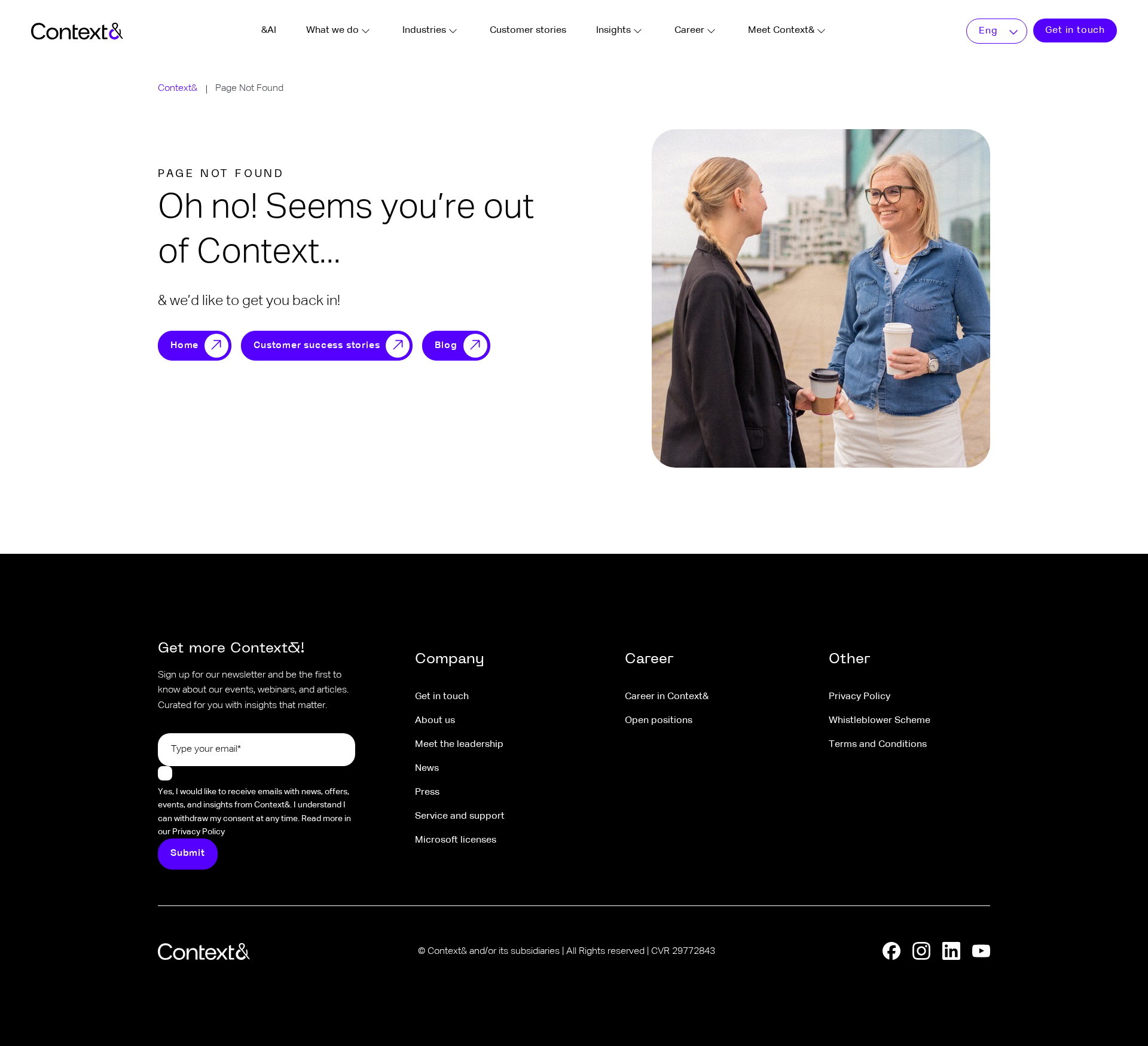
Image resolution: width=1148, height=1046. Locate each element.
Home (184, 345)
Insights (613, 30)
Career (689, 30)
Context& (177, 88)
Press (427, 792)
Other (850, 659)
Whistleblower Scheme (879, 720)
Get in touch (1075, 30)
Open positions (658, 720)
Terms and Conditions (878, 744)
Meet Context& (781, 30)
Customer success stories (317, 345)
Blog (446, 345)
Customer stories (528, 30)
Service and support (460, 816)
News (427, 768)
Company (449, 659)
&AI (268, 30)
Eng (988, 31)
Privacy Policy (859, 697)
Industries (424, 30)
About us (435, 720)
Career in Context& (667, 697)
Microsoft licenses (455, 840)
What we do (332, 30)
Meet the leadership (459, 744)
